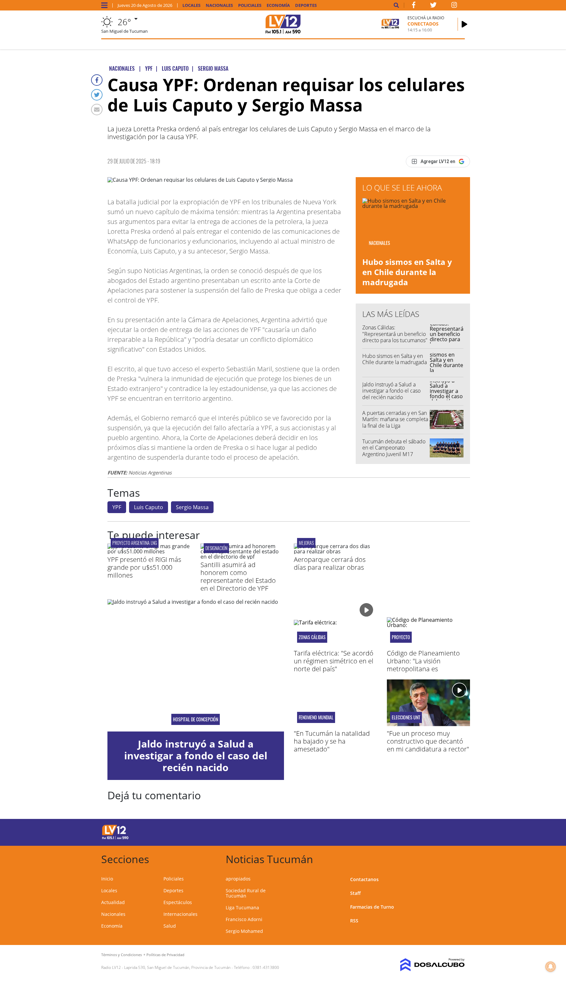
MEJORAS (306, 542)
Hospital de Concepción (195, 719)
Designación (216, 548)
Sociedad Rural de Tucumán (246, 893)
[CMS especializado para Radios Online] (423, 965)
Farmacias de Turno (372, 907)
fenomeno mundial (316, 717)
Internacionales (180, 914)
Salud (169, 926)
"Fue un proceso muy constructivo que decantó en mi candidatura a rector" (428, 741)
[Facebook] (97, 80)
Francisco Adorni (244, 919)
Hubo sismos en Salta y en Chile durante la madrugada (407, 271)
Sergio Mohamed (244, 931)
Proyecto (401, 637)
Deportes (306, 5)
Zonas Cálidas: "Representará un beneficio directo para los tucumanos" (394, 333)
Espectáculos (177, 902)
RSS (354, 920)
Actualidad (113, 902)
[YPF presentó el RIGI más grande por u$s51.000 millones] (149, 551)
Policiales (249, 5)
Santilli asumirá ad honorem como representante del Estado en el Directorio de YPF (238, 576)
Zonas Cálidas (312, 637)
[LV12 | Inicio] (457, 858)
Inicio (107, 879)
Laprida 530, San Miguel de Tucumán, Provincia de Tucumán (177, 967)
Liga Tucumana (242, 907)
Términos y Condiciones (121, 954)
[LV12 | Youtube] (419, 831)
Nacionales (219, 5)
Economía (278, 5)
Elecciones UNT (406, 717)
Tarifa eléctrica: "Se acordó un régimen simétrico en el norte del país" (333, 661)
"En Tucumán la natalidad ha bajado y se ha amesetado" (332, 741)
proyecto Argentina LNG (134, 542)
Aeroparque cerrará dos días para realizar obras (330, 563)
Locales (191, 5)
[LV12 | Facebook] (413, 6)
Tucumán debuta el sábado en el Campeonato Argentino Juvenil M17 (393, 447)
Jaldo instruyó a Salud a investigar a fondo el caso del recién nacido (391, 390)
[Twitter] (97, 95)
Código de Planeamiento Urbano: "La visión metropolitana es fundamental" (423, 665)
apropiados (238, 879)
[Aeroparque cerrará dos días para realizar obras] (335, 551)
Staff (355, 893)
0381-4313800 (266, 967)
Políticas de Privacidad (165, 954)
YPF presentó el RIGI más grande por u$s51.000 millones (144, 567)
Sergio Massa (192, 507)
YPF (116, 507)
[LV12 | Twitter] (433, 6)
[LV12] (115, 838)
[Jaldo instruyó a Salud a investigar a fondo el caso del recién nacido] (195, 665)
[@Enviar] (97, 109)
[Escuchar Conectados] (464, 24)
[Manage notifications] (550, 966)
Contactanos (364, 879)
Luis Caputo (148, 507)
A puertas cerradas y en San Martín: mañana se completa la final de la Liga (395, 419)
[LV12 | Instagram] (454, 6)
